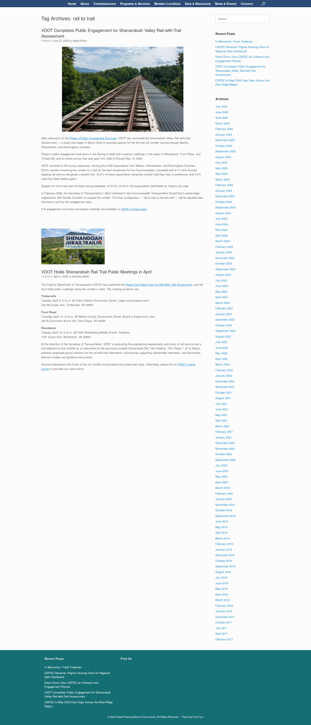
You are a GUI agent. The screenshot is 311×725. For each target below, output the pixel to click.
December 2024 (225, 196)
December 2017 (225, 617)
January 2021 (223, 437)
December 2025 (225, 140)
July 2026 (221, 106)
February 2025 (224, 185)
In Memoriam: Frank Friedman (233, 41)
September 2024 (225, 207)
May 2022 (221, 353)
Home (72, 3)
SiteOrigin (198, 716)
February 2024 (224, 247)
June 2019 (221, 521)
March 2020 (222, 488)
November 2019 (225, 505)
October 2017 (223, 622)
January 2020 (223, 499)
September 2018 (225, 566)
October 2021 (223, 392)
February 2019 (224, 544)
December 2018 (225, 555)
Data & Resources (198, 3)
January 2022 (223, 376)
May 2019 (221, 527)
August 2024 (223, 213)
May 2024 (221, 230)
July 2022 (221, 342)
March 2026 (222, 123)
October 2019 (223, 510)
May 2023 (221, 291)
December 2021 (225, 381)
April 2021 (221, 420)
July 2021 (221, 404)
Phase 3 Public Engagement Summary (93, 138)
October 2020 (223, 454)
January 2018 (223, 611)
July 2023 (221, 280)
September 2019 (225, 516)
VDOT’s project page (134, 209)
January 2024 (223, 252)
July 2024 (221, 218)
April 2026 (221, 118)
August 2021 (223, 398)
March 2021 (222, 426)
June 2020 (221, 471)
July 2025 (221, 162)
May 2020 (221, 476)
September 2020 (225, 460)
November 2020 (225, 449)
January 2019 (223, 549)
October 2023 (223, 263)
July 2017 (221, 628)
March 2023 (222, 303)
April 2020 (221, 482)
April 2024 (221, 235)
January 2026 (223, 134)
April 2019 (221, 533)
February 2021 (224, 432)
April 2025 (221, 174)
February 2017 (224, 639)
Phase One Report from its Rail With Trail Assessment (158, 285)
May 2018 (221, 589)
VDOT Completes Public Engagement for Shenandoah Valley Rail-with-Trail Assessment (111, 33)
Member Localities (167, 3)
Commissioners (105, 3)
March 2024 (222, 241)
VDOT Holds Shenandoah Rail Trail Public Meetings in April (96, 272)
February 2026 (224, 129)
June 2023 (221, 286)
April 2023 (221, 297)
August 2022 (223, 336)
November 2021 (225, 387)
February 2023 (224, 308)
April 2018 (221, 594)
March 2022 (222, 364)
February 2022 (224, 370)
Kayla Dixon (80, 40)
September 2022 (225, 331)
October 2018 (223, 561)
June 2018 (221, 583)
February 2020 (224, 493)
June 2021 (221, 409)
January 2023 (223, 314)
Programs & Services (135, 3)
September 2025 (225, 151)
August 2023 (223, 275)
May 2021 (221, 415)
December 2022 (225, 319)
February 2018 (224, 606)
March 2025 (222, 179)
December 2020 (225, 443)
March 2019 (222, 538)
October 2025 (223, 146)
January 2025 (223, 191)
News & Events (226, 3)
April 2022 (221, 359)
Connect (247, 3)
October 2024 (223, 202)
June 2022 (221, 348)
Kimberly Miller (80, 276)
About (84, 3)
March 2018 (222, 600)
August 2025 (223, 157)
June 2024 (221, 224)
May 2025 (221, 168)
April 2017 (221, 633)
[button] (263, 3)
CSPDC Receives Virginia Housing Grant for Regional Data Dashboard (242, 49)
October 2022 (223, 325)
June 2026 (221, 112)
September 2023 (225, 269)
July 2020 (221, 465)
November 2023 (225, 258)
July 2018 (221, 577)
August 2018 (223, 572)
